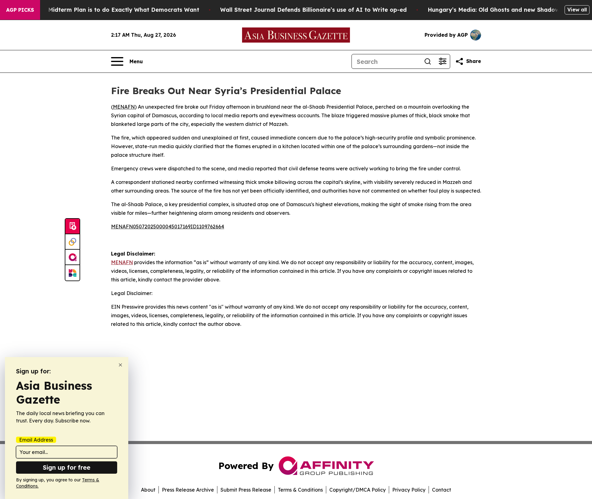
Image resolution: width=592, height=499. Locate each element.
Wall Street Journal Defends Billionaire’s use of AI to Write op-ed (313, 9)
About (148, 490)
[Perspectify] (72, 242)
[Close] (120, 365)
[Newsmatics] (72, 273)
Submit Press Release (245, 490)
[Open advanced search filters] (442, 61)
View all (577, 9)
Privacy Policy (409, 490)
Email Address (36, 440)
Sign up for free (66, 467)
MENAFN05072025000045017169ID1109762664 (167, 226)
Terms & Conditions (300, 490)
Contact (441, 490)
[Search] (427, 61)
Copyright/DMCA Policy (357, 490)
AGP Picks (20, 10)
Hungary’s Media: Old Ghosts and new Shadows (495, 9)
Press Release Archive (188, 490)
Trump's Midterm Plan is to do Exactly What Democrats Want (111, 9)
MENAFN (124, 107)
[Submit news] (72, 226)
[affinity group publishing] (72, 257)
